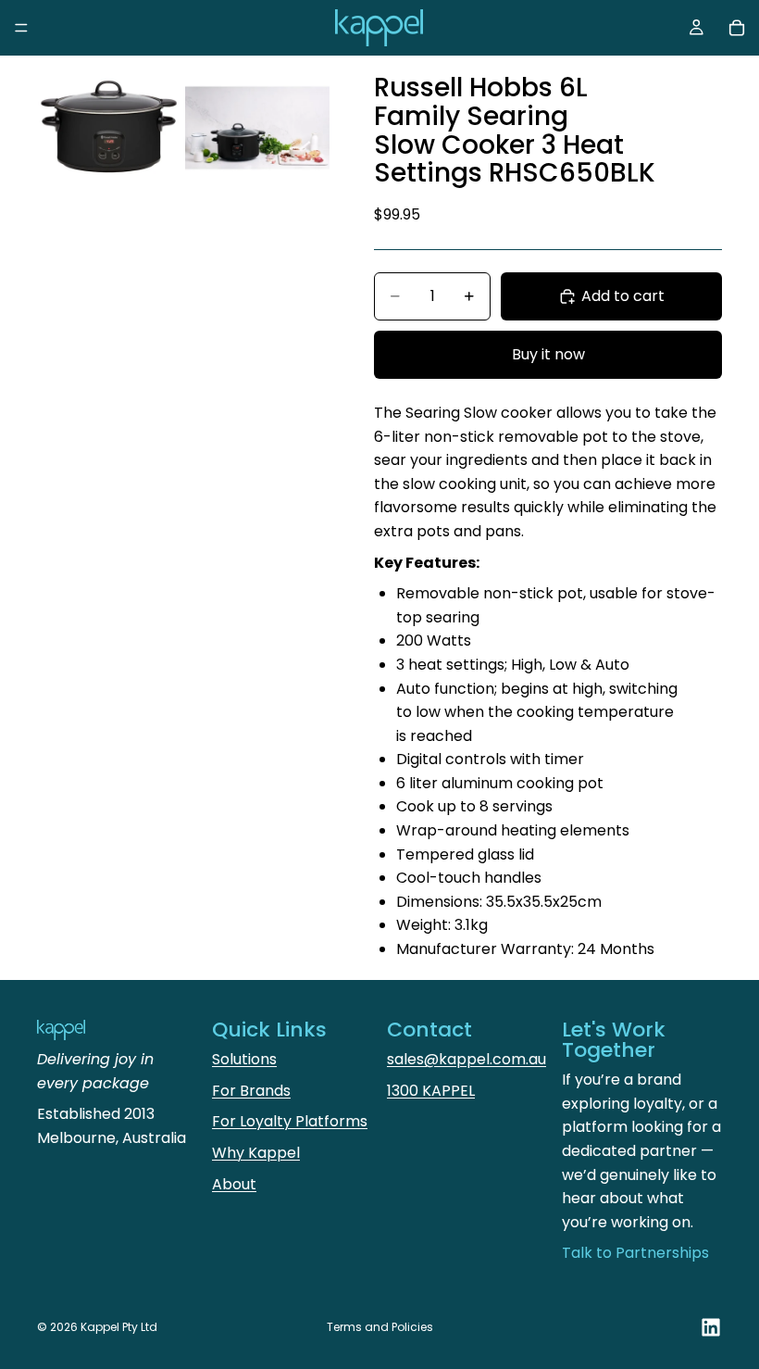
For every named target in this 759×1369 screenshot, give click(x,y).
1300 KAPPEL (431, 1090)
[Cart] (736, 27)
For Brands (251, 1090)
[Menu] (21, 27)
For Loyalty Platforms (289, 1121)
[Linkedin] (711, 1327)
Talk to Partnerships (635, 1252)
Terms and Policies (380, 1327)
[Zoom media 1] (109, 128)
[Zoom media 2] (257, 128)
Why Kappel (256, 1152)
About (234, 1184)
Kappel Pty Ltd (119, 1327)
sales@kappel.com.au (466, 1059)
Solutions (244, 1059)
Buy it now (548, 354)
